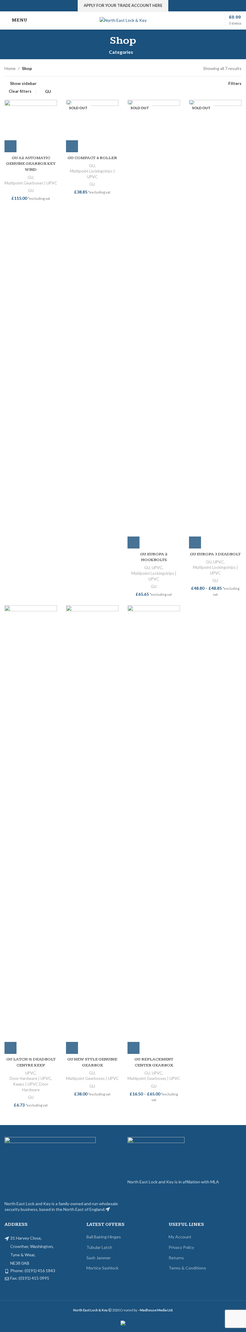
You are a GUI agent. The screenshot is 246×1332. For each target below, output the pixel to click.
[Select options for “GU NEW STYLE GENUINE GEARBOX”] (72, 1048)
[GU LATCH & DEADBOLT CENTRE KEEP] (30, 829)
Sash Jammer (98, 1257)
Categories (121, 52)
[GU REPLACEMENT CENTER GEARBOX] (154, 829)
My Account (180, 1236)
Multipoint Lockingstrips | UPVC (92, 174)
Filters (235, 83)
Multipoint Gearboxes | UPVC (30, 183)
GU (48, 91)
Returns (176, 1257)
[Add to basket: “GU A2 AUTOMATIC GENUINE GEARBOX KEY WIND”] (10, 146)
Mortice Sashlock (102, 1267)
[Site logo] (123, 19)
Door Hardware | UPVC (30, 1078)
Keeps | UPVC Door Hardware (30, 1087)
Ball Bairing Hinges (103, 1236)
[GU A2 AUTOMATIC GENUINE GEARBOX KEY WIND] (30, 126)
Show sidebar (23, 83)
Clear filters (20, 91)
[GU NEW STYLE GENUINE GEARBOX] (92, 829)
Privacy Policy (181, 1247)
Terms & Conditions (187, 1267)
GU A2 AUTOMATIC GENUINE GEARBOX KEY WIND (31, 164)
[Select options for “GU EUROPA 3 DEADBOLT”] (195, 542)
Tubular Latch (99, 1247)
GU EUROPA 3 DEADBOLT (215, 554)
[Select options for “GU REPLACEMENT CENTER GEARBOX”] (134, 1048)
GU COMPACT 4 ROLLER (92, 158)
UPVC (157, 567)
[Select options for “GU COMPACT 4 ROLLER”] (72, 146)
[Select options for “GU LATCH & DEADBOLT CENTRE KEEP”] (10, 1048)
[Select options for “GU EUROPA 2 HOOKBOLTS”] (134, 542)
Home (10, 68)
